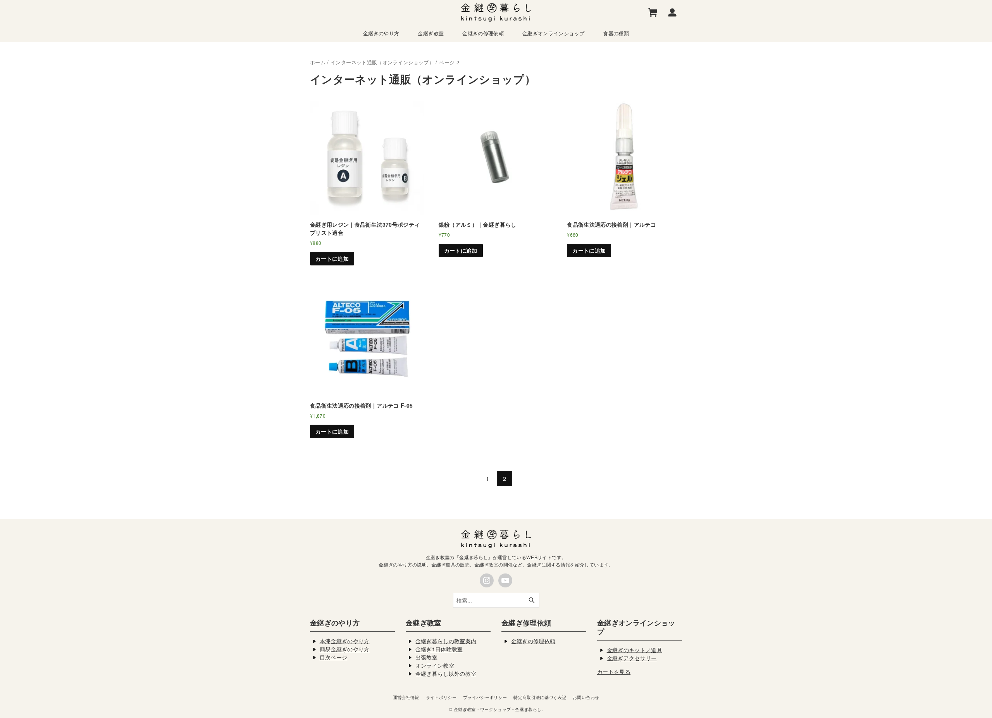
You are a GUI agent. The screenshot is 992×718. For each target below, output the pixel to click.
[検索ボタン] (531, 600)
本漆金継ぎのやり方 (345, 641)
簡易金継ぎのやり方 (345, 649)
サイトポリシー (441, 697)
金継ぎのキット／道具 (635, 650)
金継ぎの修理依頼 (533, 641)
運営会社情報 (406, 697)
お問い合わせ (586, 697)
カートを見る (613, 671)
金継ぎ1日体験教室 (439, 649)
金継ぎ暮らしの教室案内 (446, 641)
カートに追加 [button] (332, 258)
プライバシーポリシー (485, 697)
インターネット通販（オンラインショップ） (382, 62)
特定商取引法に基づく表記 (539, 697)
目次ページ (334, 657)
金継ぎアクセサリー (632, 658)
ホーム (318, 62)
